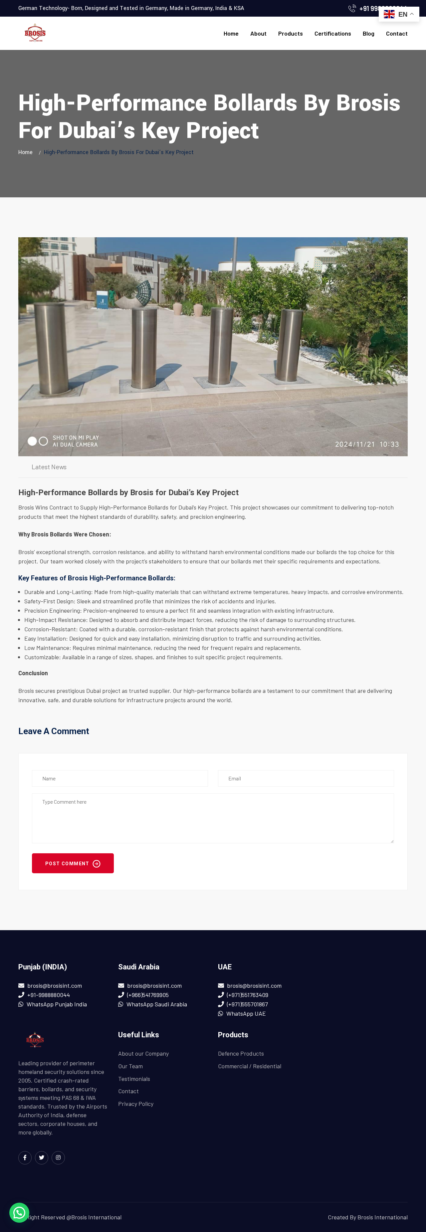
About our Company (143, 1053)
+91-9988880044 (48, 994)
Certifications (333, 33)
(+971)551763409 (247, 994)
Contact (397, 33)
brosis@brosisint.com (54, 985)
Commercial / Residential (249, 1066)
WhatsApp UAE (246, 1013)
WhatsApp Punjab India (57, 1004)
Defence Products (241, 1053)
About (258, 33)
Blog (368, 33)
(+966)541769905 (148, 994)
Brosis (26, 507)
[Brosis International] (35, 33)
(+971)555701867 (247, 1004)
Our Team (130, 1066)
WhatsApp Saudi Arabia (156, 1004)
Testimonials (134, 1078)
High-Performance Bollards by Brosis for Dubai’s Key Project (128, 492)
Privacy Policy (135, 1103)
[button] (19, 1213)
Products (290, 33)
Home (231, 33)
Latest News (49, 467)
